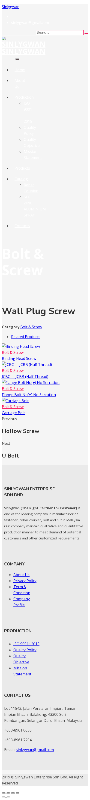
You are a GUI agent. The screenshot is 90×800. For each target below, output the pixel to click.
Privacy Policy (24, 580)
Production (24, 97)
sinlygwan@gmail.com (35, 749)
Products (22, 168)
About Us (21, 574)
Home (20, 69)
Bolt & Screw (31, 326)
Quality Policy (24, 649)
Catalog (21, 178)
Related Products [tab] (25, 336)
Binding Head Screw (19, 358)
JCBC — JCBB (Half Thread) (25, 376)
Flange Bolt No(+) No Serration (29, 394)
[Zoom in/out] (4, 793)
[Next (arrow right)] (8, 797)
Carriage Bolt (13, 412)
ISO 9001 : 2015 (26, 643)
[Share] (13, 793)
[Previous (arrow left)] (4, 797)
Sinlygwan (10, 6)
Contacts (22, 225)
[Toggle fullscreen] (8, 793)
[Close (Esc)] (17, 793)
